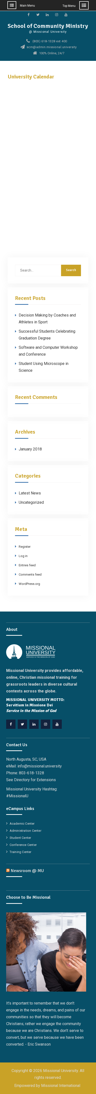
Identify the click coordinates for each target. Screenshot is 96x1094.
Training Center (21, 852)
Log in (23, 556)
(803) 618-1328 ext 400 (49, 41)
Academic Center (22, 823)
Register (25, 546)
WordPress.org (29, 584)
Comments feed (30, 574)
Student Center (20, 838)
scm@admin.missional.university (52, 47)
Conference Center (23, 845)
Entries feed (27, 565)
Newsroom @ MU (27, 870)
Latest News (30, 493)
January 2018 (30, 449)
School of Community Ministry (48, 26)
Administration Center (25, 830)
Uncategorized (31, 502)
